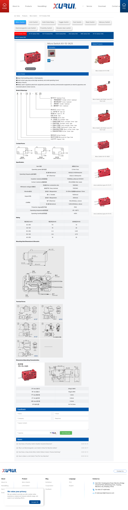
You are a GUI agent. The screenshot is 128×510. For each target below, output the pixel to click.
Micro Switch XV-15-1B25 (102, 156)
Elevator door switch (63, 28)
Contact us (116, 6)
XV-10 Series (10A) (98, 33)
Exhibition (49, 482)
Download (102, 6)
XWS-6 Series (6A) (20, 37)
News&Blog (42, 6)
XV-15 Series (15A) (20, 33)
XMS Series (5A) (85, 33)
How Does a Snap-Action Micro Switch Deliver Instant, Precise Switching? (39, 452)
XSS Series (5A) (73, 33)
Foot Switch (77, 22)
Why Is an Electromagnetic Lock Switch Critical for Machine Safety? (38, 448)
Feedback (48, 489)
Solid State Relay (48, 22)
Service (89, 6)
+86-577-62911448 (103, 489)
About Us (16, 6)
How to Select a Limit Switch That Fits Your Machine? (34, 456)
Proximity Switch (46, 28)
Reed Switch (90, 22)
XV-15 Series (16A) (34, 33)
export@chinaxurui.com (106, 493)
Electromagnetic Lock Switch (26, 28)
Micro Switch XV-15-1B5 (102, 70)
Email (52, 60)
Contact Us (120, 471)
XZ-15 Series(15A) (47, 33)
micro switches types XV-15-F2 (102, 213)
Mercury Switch (104, 22)
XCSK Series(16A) (61, 33)
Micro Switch (20, 22)
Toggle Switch (64, 22)
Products (28, 6)
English (71, 485)
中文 (70, 482)
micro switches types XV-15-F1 (102, 185)
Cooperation (49, 485)
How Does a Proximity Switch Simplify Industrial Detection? (35, 444)
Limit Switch (33, 22)
